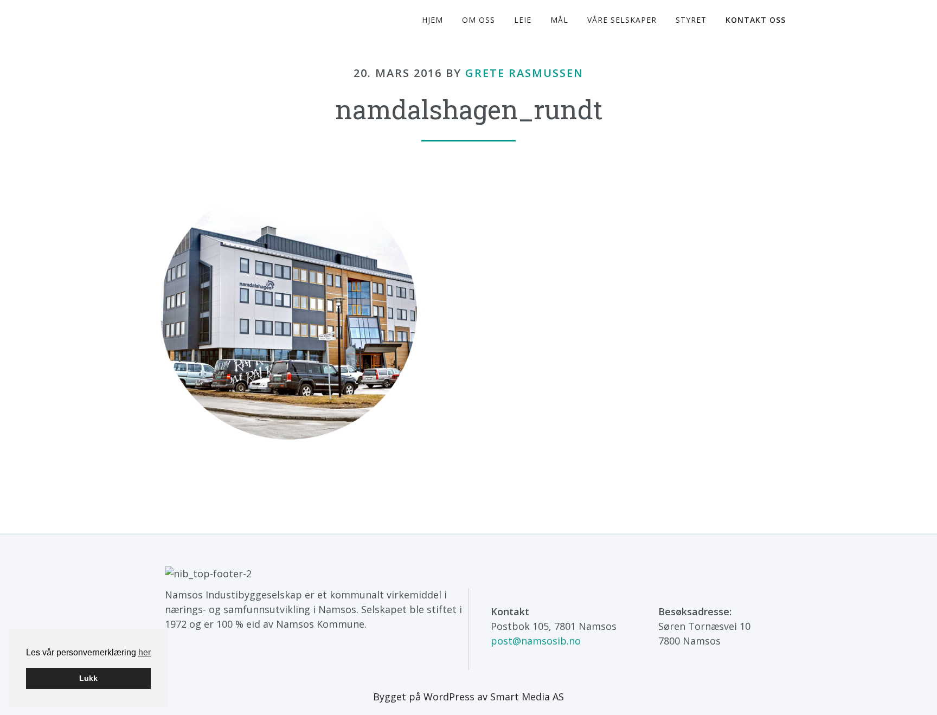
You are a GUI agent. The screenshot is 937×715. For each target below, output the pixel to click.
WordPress (448, 696)
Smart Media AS (527, 696)
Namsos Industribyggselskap (240, 20)
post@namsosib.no (536, 640)
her (144, 652)
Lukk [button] (88, 678)
